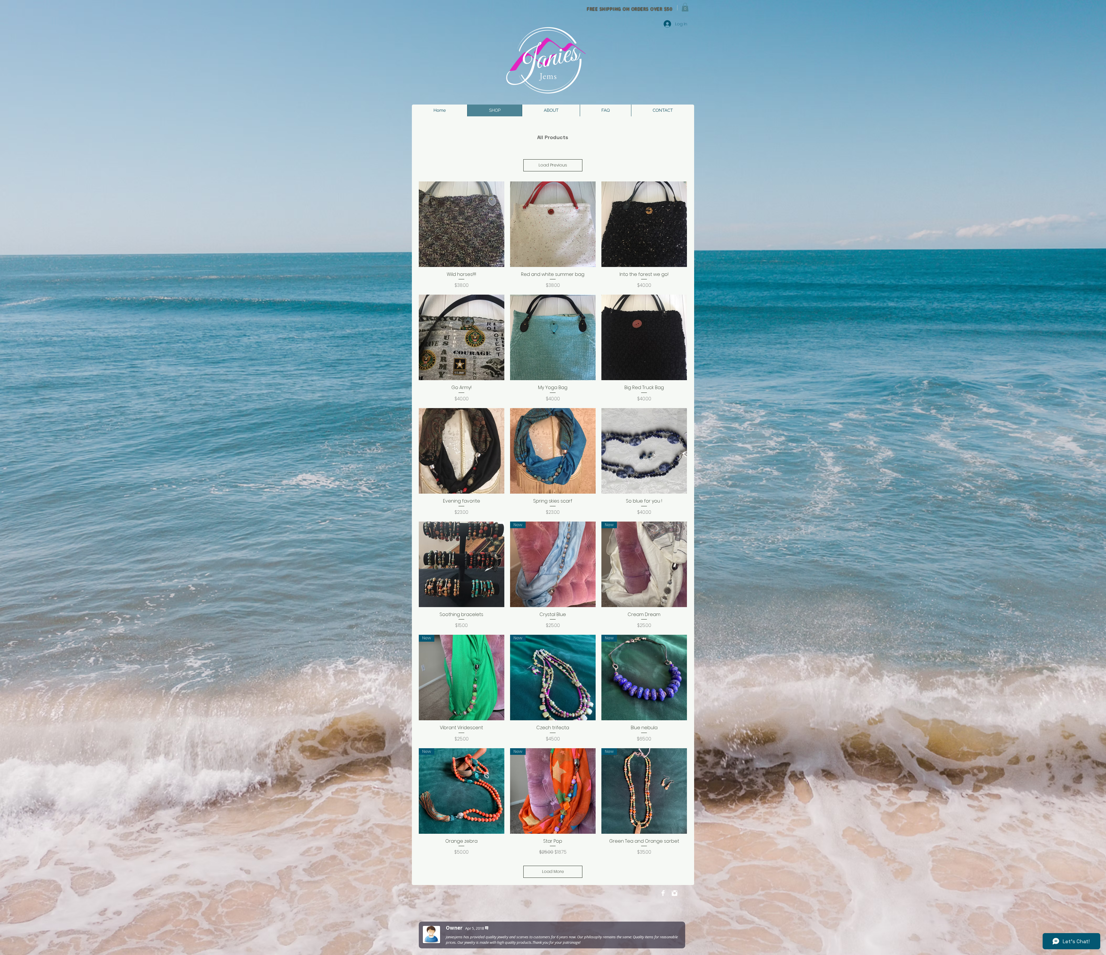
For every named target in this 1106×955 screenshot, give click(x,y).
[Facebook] (663, 893)
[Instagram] (674, 893)
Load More (553, 871)
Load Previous (553, 165)
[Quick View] (461, 224)
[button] (685, 7)
